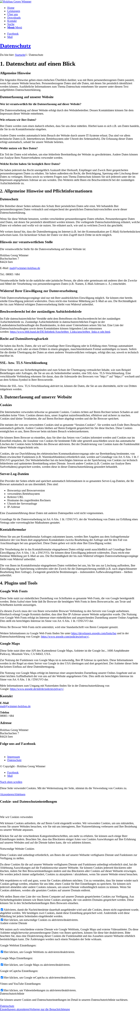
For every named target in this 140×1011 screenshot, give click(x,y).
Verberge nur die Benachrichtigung (50, 1009)
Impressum (13, 756)
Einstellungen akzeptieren (15, 1009)
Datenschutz (15, 46)
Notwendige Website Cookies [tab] (17, 848)
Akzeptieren (7, 794)
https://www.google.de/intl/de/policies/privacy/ (36, 688)
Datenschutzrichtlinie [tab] (12, 993)
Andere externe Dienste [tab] (13, 923)
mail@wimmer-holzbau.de (24, 268)
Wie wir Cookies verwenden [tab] (16, 817)
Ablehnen (19, 794)
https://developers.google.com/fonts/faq (93, 633)
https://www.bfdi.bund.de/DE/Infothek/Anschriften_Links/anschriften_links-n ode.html (60, 331)
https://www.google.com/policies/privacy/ (65, 636)
